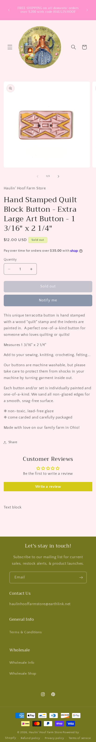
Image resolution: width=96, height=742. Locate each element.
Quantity (10, 259)
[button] (9, 47)
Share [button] (12, 442)
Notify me (48, 300)
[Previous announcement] (9, 10)
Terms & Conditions (25, 632)
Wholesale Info (21, 663)
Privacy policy (54, 738)
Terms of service (80, 738)
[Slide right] (58, 176)
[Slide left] (37, 176)
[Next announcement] (87, 10)
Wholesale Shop (22, 674)
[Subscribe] (81, 577)
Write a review (48, 487)
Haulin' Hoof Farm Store (45, 732)
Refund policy (30, 738)
